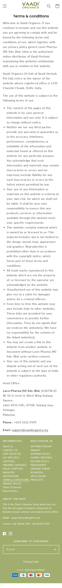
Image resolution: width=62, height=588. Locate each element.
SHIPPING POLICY (41, 454)
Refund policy (10, 491)
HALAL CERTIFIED (13, 468)
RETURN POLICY (40, 461)
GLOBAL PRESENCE (41, 457)
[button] (5, 6)
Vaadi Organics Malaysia (35, 570)
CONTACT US (10, 450)
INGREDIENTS (38, 465)
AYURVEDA (37, 472)
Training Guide (31, 561)
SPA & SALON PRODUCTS (38, 478)
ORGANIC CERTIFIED (14, 465)
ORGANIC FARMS (40, 468)
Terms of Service (12, 487)
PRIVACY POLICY (12, 483)
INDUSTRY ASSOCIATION (11, 474)
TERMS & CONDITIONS (16, 479)
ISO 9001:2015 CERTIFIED (11, 459)
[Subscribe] (55, 549)
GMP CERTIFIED (12, 454)
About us (8, 446)
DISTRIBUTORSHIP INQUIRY (41, 448)
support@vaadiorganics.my (30, 430)
